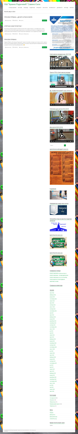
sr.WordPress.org (53, 418)
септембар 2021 (53, 326)
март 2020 (52, 355)
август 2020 (52, 349)
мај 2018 (51, 387)
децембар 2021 (53, 320)
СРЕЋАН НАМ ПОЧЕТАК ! (13, 26)
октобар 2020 (52, 345)
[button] (61, 62)
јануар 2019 (52, 375)
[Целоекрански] (72, 68)
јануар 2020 (52, 359)
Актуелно (21, 20)
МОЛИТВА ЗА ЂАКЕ (54, 281)
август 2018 (52, 383)
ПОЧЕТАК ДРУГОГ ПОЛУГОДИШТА (57, 279)
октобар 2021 (52, 324)
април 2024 (52, 300)
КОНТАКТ (72, 7)
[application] (62, 62)
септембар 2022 (53, 310)
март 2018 (52, 391)
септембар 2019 (53, 363)
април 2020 (52, 353)
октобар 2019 (52, 361)
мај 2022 (51, 312)
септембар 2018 (53, 381)
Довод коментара (53, 416)
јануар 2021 (52, 341)
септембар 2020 (53, 347)
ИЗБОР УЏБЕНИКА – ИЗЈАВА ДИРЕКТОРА (59, 275)
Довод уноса (52, 414)
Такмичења (52, 405)
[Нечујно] (70, 68)
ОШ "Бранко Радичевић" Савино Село (22, 4)
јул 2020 (51, 351)
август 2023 (52, 306)
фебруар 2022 (53, 316)
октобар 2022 (52, 308)
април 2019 (52, 369)
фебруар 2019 (53, 373)
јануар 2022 (52, 318)
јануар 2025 (52, 296)
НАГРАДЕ (66, 7)
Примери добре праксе (54, 403)
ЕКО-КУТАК (45, 7)
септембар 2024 (53, 298)
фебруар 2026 (53, 294)
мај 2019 (51, 367)
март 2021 (52, 337)
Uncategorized (53, 397)
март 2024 (52, 302)
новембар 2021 (53, 322)
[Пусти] (51, 68)
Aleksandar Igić (8, 20)
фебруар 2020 (53, 357)
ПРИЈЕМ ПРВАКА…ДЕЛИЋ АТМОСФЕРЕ (18, 17)
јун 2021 (51, 331)
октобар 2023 (52, 304)
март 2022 (52, 314)
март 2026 (52, 292)
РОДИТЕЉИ (32, 7)
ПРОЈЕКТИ (38, 7)
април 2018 (52, 389)
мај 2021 (51, 333)
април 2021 (52, 335)
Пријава (51, 412)
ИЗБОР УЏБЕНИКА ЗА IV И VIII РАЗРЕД (58, 277)
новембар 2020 (53, 343)
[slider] (61, 68)
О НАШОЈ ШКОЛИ (12, 7)
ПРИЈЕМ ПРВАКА (10, 39)
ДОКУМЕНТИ (59, 7)
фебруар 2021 (53, 339)
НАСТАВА (20, 7)
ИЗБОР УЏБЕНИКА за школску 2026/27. (58, 273)
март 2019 (52, 371)
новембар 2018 (53, 379)
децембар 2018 (53, 377)
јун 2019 (51, 365)
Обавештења (26, 33)
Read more (44, 20)
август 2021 (52, 329)
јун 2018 (51, 385)
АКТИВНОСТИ (52, 7)
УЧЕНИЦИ (26, 7)
